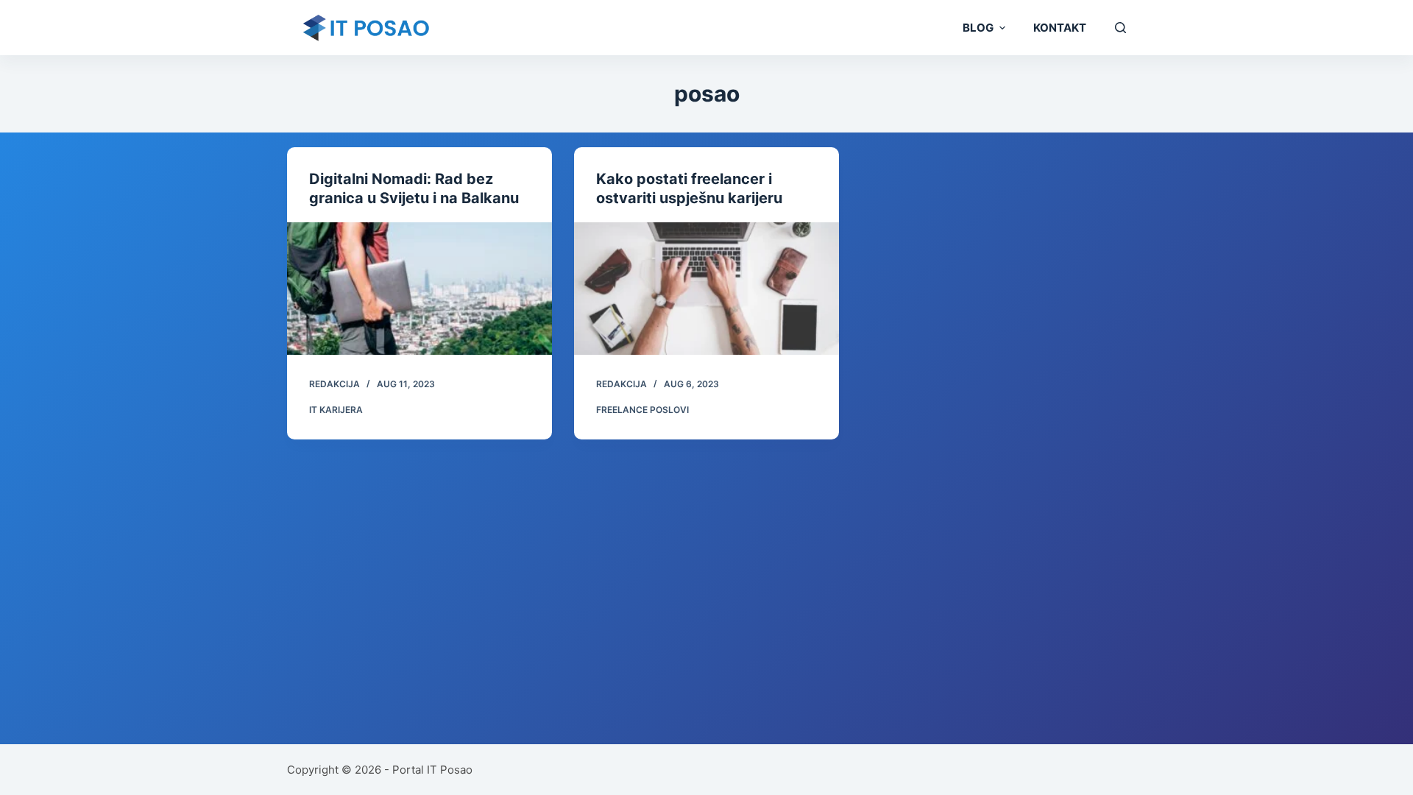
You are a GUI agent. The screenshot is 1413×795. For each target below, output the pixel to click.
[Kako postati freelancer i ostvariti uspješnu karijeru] (706, 288)
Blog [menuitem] (978, 28)
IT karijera (336, 409)
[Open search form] (1120, 27)
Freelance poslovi (642, 409)
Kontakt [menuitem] (1059, 28)
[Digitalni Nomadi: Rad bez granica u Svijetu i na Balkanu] (419, 288)
